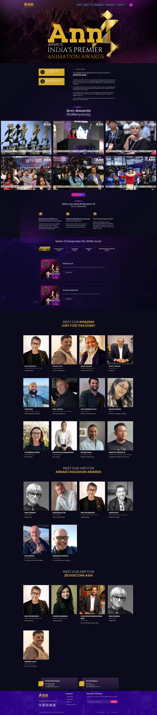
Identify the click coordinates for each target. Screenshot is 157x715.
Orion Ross (113, 513)
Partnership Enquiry (52, 681)
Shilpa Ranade (115, 409)
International (70, 290)
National (68, 263)
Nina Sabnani (30, 513)
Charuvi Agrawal (60, 616)
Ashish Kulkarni (86, 366)
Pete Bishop (30, 556)
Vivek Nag (29, 409)
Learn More (69, 272)
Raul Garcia (58, 409)
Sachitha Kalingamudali (63, 452)
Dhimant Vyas (57, 366)
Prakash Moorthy (60, 556)
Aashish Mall (86, 452)
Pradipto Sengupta (117, 452)
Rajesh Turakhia (114, 366)
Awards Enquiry (92, 681)
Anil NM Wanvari (30, 366)
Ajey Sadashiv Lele (88, 409)
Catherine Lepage (32, 452)
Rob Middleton (59, 513)
